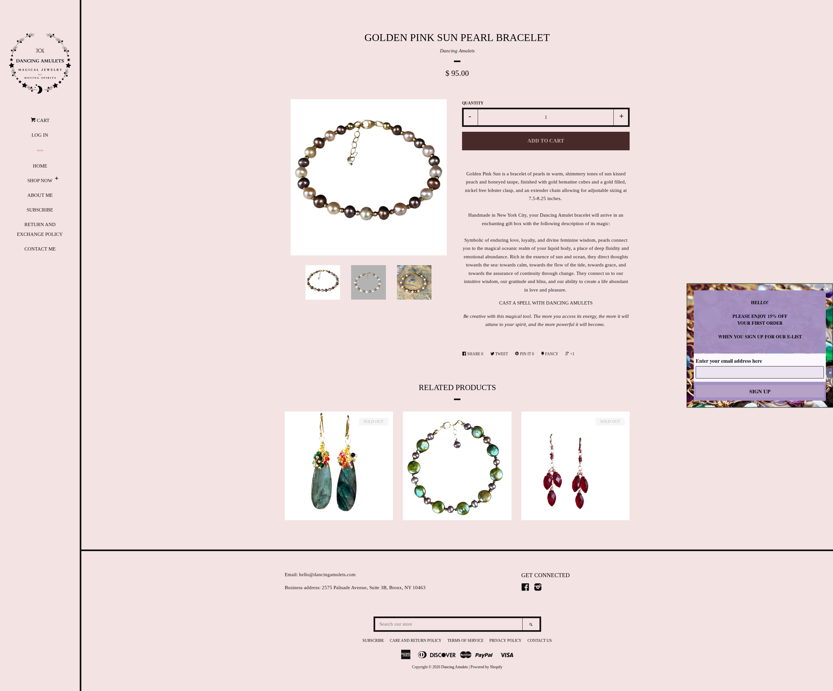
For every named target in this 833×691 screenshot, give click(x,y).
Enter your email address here (729, 360)
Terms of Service (465, 640)
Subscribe (373, 640)
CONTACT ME (40, 248)
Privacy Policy (505, 640)
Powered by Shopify (486, 667)
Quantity (473, 103)
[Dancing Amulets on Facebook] (525, 588)
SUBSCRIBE (40, 209)
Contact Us (539, 640)
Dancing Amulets (457, 50)
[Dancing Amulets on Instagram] (538, 588)
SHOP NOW (39, 180)
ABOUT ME (40, 195)
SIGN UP (760, 391)
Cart (42, 120)
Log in (40, 135)
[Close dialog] (827, 289)
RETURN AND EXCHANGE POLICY (40, 229)
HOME (40, 166)
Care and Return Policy (416, 640)
